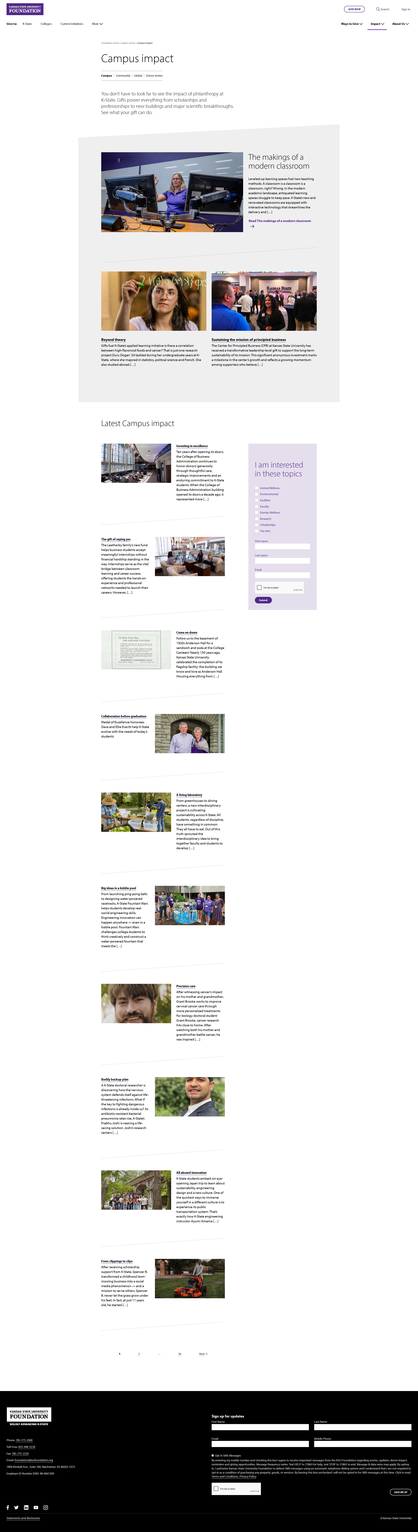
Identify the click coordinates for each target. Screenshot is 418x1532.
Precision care (185, 986)
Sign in (406, 9)
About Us (398, 24)
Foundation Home (110, 42)
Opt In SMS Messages (228, 1455)
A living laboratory (189, 795)
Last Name (320, 1422)
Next (202, 1353)
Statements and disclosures (23, 1518)
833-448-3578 (26, 1447)
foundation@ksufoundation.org (34, 1460)
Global (138, 75)
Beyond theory (113, 339)
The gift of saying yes (115, 539)
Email (258, 570)
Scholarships (267, 525)
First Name (218, 1422)
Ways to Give (350, 24)
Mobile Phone (322, 1439)
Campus (106, 75)
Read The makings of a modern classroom (280, 221)
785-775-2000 (24, 1440)
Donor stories (154, 75)
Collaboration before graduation (123, 716)
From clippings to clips (117, 1261)
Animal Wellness (270, 488)
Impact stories (128, 42)
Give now (354, 9)
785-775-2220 (20, 1453)
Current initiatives (72, 24)
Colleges (46, 24)
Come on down (186, 632)
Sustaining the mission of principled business (249, 339)
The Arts (265, 531)
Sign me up (400, 1492)
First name (261, 541)
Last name (261, 555)
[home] (25, 9)
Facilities (265, 500)
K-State (27, 24)
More (95, 24)
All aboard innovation (191, 1172)
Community (123, 75)
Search (385, 9)
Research (265, 519)
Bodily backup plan (114, 1079)
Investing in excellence (192, 446)
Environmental (269, 494)
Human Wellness (270, 512)
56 (179, 1353)
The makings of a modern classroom (279, 161)
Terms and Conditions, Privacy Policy (234, 1476)
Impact (375, 24)
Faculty (264, 506)
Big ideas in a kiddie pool (118, 888)
